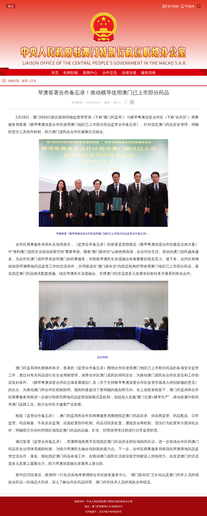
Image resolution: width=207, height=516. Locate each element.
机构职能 (70, 72)
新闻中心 (90, 72)
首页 (55, 72)
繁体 (11, 6)
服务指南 (148, 72)
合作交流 (109, 72)
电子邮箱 (173, 6)
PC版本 (190, 6)
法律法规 (129, 72)
